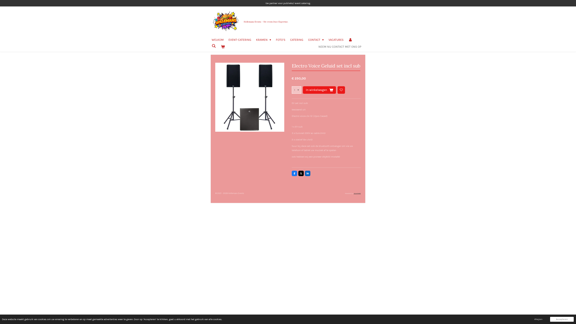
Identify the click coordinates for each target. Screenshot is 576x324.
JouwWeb (357, 193)
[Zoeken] (213, 46)
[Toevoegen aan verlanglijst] (341, 90)
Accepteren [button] (562, 319)
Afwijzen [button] (538, 319)
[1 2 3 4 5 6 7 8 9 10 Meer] (296, 90)
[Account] (350, 39)
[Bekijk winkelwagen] (222, 46)
